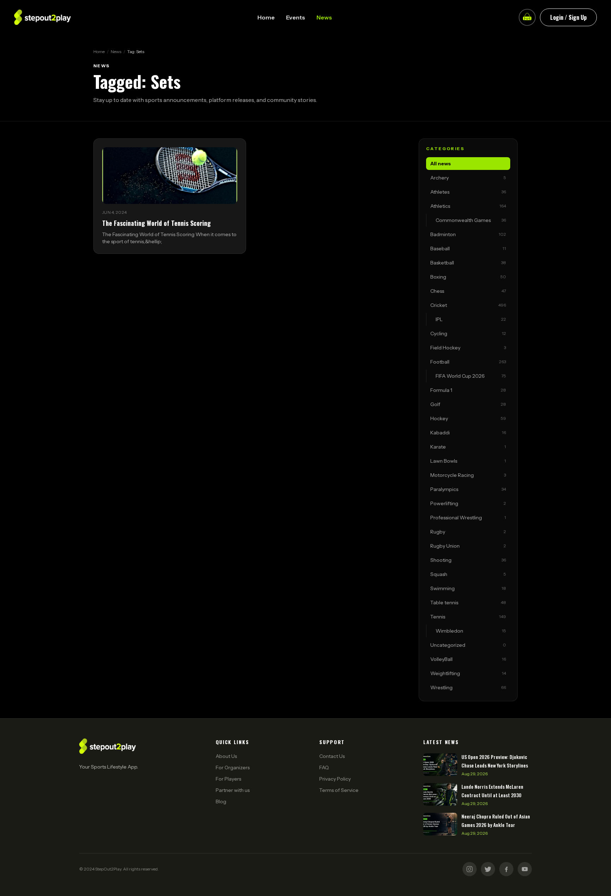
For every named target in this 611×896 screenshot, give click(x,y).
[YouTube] (525, 869)
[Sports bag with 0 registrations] (527, 17)
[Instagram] (469, 869)
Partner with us (233, 790)
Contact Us (332, 756)
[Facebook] (506, 869)
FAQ (324, 767)
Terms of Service (339, 790)
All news (440, 163)
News (324, 17)
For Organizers (233, 767)
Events (295, 17)
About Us (226, 756)
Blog (221, 801)
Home (266, 17)
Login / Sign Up (568, 17)
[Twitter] (488, 869)
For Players (228, 779)
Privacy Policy (335, 779)
